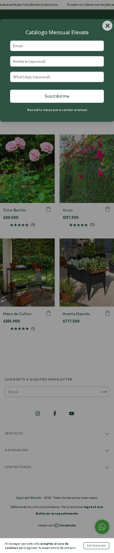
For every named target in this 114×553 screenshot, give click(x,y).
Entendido (96, 545)
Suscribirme (57, 96)
